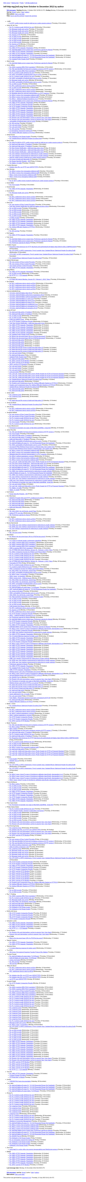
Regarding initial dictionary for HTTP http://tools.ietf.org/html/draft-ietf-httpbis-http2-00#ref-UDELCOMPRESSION (42, 246)
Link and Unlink (14, 372)
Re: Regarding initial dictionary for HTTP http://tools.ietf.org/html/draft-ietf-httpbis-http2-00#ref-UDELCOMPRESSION (44, 738)
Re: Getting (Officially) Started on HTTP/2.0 (22, 132)
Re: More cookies (14, 726)
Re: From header (14, 184)
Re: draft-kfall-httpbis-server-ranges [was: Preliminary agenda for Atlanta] (30, 49)
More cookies (13, 728)
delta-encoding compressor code (19, 847)
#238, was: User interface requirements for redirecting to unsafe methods (30, 480)
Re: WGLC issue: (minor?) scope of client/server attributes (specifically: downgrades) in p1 (36, 628)
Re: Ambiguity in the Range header (19, 136)
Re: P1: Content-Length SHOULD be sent (21, 27)
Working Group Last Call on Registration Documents (25, 671)
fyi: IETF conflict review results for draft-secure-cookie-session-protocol (30, 23)
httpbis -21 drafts (14, 490)
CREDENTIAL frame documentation (20, 1081)
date (23, 12)
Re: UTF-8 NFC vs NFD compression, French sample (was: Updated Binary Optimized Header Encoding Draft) (42, 250)
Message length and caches (17, 1022)
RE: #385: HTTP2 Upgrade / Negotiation (21, 267)
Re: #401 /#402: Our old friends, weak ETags (22, 570)
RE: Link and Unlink (15, 532)
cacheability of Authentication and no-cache (22, 121)
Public (22, 3)
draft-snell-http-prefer (15, 507)
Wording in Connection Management (20, 1121)
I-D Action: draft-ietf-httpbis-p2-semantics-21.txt (23, 308)
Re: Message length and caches (19, 29)
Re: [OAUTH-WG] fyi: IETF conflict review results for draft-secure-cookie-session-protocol (35, 142)
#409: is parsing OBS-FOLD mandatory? (21, 548)
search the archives (31, 16)
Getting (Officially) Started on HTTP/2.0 (21, 701)
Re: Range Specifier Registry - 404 (19, 161)
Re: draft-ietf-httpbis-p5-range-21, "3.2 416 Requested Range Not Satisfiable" (32, 55)
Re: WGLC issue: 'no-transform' (18, 574)
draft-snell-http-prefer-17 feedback (19, 439)
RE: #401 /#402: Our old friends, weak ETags (22, 511)
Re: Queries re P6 (14, 34)
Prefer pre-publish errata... (17, 319)
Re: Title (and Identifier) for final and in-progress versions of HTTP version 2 (31, 69)
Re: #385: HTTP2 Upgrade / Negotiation (21, 48)
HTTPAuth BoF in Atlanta (16, 1077)
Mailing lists (15, 3)
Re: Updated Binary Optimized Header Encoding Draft (25, 138)
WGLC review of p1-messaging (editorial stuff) (23, 176)
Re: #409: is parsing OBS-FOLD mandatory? (22, 67)
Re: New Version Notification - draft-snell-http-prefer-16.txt (26, 148)
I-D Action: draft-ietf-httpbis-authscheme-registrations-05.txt (26, 295)
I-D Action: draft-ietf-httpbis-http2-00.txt (20, 293)
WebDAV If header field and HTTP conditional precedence (26, 498)
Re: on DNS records (15, 36)
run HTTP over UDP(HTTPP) (18, 979)
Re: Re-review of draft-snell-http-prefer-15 (21, 688)
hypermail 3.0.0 (26, 1177)
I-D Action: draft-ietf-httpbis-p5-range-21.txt (21, 302)
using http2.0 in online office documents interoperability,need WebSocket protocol (33, 1149)
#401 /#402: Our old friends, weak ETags (21, 595)
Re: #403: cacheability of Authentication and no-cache (25, 74)
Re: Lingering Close (15, 394)
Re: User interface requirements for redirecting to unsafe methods (28, 153)
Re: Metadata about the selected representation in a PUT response (29, 93)
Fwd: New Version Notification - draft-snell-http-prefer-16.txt (26, 323)
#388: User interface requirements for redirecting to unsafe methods (29, 658)
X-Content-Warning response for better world (22, 948)
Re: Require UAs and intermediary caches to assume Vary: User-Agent (30, 117)
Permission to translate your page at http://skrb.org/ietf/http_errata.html (30, 428)
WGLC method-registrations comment (20, 715)
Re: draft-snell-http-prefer (16, 340)
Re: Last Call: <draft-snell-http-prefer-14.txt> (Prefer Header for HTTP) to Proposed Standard (36, 373)
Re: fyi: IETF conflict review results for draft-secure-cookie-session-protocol (31, 180)
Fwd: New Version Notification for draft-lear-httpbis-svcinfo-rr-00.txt (29, 206)
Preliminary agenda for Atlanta (18, 664)
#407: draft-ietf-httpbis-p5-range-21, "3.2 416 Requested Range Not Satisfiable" (32, 589)
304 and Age (13, 963)
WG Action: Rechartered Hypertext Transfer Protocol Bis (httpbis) (28, 952)
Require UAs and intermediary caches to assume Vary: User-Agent (29, 934)
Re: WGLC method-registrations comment (21, 456)
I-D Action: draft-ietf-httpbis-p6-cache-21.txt (22, 300)
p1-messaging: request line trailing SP (20, 130)
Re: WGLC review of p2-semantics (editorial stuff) (24, 97)
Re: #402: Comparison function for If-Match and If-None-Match (27, 552)
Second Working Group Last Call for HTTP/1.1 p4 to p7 (25, 675)
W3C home (6, 3)
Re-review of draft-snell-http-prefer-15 (20, 159)
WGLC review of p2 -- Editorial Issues (20, 578)
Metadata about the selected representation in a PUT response (28, 454)
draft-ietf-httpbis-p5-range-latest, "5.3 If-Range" (23, 958)
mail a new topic (20, 14)
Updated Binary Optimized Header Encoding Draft (24, 387)
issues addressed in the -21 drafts (19, 694)
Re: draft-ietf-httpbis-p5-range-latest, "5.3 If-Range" (24, 587)
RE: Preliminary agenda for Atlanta (19, 515)
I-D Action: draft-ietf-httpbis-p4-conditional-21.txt (23, 304)
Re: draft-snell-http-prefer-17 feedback (20, 144)
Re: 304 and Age (14, 123)
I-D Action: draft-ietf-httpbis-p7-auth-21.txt (21, 298)
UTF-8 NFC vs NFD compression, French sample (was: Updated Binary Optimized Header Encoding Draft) (41, 254)
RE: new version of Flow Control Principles (22, 262)
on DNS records (14, 217)
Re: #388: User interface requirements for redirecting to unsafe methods (30, 471)
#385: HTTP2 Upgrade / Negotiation (20, 669)
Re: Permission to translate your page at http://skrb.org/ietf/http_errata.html (31, 482)
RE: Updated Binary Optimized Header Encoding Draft (25, 404)
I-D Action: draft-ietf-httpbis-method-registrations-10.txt (25, 296)
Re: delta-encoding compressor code (20, 845)
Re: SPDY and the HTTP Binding (19, 360)
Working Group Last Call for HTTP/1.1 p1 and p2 (23, 683)
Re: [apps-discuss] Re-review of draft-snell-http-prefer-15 (26, 347)
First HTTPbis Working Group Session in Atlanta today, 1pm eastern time (31, 448)
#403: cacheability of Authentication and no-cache (24, 593)
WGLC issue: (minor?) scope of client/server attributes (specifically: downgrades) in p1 (34, 780)
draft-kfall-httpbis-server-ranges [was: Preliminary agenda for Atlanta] (29, 626)
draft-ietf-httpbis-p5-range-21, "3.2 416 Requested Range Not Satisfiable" (31, 473)
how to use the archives (17, 16)
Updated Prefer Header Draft (17, 357)
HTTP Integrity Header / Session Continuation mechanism (26, 810)
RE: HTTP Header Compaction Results (21, 861)
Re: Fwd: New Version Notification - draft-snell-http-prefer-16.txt (28, 463)
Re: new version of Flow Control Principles (22, 204)
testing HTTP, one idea (16, 513)
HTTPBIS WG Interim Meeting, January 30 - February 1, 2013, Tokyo (29, 279)
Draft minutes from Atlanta (17, 606)
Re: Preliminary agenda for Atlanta (19, 242)
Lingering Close (14, 1113)
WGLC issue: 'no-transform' (17, 576)
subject (27, 12)
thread (14, 12)
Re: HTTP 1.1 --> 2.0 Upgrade (18, 275)
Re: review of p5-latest (16, 591)
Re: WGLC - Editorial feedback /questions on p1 (23, 99)
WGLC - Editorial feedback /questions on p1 (22, 615)
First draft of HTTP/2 (15, 563)
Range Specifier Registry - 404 (18, 494)
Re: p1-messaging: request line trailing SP (22, 1140)
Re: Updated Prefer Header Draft (19, 59)
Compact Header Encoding (17, 1075)
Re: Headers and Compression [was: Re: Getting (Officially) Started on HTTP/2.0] (33, 383)
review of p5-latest (14, 960)
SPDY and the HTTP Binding (18, 364)
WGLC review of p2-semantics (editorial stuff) (22, 175)
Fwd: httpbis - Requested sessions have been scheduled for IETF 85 (29, 698)
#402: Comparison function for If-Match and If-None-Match (26, 568)
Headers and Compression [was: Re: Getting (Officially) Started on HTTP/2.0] (32, 385)
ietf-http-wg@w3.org (31, 3)
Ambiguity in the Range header (18, 1145)
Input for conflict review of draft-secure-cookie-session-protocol (27, 157)
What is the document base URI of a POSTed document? (26, 938)
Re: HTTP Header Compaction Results (21, 104)
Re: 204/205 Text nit (15, 677)
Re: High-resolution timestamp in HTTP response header (26, 596)
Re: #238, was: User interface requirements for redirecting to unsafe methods (32, 478)
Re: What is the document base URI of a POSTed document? (27, 336)
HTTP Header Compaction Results (19, 918)
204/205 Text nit (14, 760)
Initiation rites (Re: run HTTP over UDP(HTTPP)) (23, 167)
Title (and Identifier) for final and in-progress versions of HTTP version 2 (30, 730)
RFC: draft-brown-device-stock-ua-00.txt (21, 971)
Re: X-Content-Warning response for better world (23, 636)
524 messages (11, 10)
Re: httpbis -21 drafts (15, 163)
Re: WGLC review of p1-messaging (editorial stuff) (24, 95)
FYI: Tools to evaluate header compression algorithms (25, 540)
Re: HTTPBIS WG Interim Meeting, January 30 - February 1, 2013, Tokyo (30, 550)
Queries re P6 (13, 46)
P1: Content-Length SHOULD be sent (20, 567)
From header (13, 758)
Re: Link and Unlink (15, 125)
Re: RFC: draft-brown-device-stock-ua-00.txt (22, 86)
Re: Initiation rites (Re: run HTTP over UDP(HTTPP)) (25, 829)
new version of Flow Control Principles (20, 265)
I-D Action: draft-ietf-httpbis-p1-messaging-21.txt (23, 306)
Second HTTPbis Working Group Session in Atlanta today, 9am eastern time (32, 447)
